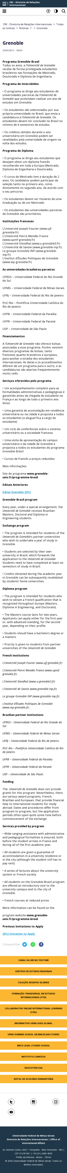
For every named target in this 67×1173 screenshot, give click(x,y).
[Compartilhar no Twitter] (24, 944)
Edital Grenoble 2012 (16, 492)
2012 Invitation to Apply (18, 934)
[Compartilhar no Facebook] (41, 944)
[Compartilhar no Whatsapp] (33, 944)
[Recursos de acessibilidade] (48, 11)
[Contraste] (56, 11)
